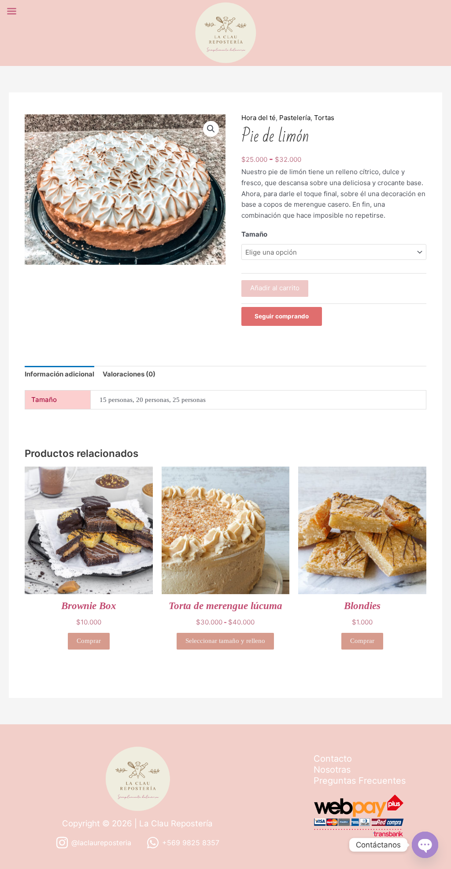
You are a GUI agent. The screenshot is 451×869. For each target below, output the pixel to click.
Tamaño (254, 234)
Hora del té (258, 117)
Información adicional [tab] (59, 374)
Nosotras (332, 769)
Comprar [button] (89, 640)
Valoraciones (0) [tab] (129, 374)
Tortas (324, 117)
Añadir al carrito (274, 288)
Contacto (333, 758)
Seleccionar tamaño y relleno (225, 640)
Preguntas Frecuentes (360, 780)
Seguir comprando (282, 316)
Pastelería (295, 117)
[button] (211, 129)
